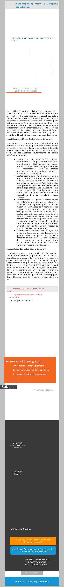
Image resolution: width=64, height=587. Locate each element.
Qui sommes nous (36, 562)
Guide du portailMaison (26, 90)
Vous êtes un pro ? (24, 539)
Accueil (28, 559)
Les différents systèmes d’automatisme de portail (26, 100)
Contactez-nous (23, 7)
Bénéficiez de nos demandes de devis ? (37, 540)
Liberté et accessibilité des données (17, 445)
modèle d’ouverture (18, 148)
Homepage (20, 52)
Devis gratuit (52, 3)
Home (16, 88)
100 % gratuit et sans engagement (28, 365)
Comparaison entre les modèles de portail (25, 289)
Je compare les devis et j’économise (29, 374)
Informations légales (36, 564)
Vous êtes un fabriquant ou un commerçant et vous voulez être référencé (33, 550)
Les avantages (47, 79)
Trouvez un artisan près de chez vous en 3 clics (33, 39)
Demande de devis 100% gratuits (31, 61)
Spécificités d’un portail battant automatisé (25, 295)
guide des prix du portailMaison (30, 3)
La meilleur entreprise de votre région (31, 370)
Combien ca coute (24, 79)
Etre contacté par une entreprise (32, 70)
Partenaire (41, 559)
